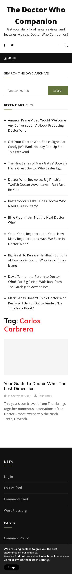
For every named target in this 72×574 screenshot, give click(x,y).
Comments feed (16, 499)
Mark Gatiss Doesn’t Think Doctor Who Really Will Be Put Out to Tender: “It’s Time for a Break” (37, 303)
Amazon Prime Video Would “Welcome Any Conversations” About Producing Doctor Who (37, 125)
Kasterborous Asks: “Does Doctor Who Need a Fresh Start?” (37, 203)
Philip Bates (45, 396)
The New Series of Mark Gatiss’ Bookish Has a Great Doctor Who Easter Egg (37, 166)
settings (44, 560)
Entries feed (13, 488)
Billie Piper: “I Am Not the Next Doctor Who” (36, 220)
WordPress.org (15, 510)
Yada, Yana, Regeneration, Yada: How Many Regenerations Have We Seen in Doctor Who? (36, 239)
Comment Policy (16, 538)
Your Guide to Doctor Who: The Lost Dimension (35, 386)
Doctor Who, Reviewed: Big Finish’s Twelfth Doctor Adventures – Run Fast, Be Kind (37, 184)
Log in (8, 476)
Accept (11, 567)
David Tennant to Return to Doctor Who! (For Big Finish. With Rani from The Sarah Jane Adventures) (35, 281)
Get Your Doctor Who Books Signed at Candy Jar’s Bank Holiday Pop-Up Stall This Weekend (36, 147)
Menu (11, 58)
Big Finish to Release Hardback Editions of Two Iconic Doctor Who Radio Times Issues (37, 260)
